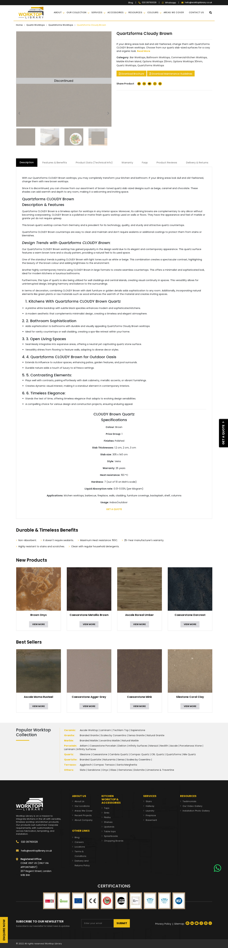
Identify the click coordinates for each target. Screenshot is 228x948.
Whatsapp (170, 2)
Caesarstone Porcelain (103, 745)
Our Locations (82, 806)
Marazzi (153, 745)
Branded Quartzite (90, 759)
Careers (79, 842)
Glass (113, 770)
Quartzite (70, 759)
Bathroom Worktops (158, 57)
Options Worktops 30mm (187, 61)
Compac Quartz (139, 754)
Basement (151, 820)
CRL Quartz (157, 754)
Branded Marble (89, 740)
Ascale (174, 745)
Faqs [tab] (145, 162)
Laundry (150, 810)
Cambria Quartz (118, 754)
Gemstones (125, 770)
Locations (80, 846)
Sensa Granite (136, 735)
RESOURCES (135, 12)
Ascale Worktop (89, 730)
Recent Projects (83, 815)
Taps (106, 808)
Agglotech (86, 764)
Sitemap (179, 923)
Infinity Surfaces (138, 745)
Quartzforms (173, 754)
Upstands (109, 826)
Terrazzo (70, 764)
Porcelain (70, 745)
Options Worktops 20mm (157, 61)
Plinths (107, 817)
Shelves (108, 822)
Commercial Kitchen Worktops (189, 57)
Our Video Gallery (192, 806)
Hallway (150, 806)
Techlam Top (121, 730)
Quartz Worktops (35, 25)
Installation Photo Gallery (196, 810)
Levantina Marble (110, 740)
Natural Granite (155, 735)
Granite (69, 735)
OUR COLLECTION (76, 12)
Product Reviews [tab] (167, 162)
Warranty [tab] (127, 162)
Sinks (106, 812)
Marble (68, 740)
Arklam (84, 745)
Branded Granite (89, 735)
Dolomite (139, 770)
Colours (153, 12)
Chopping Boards (113, 840)
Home (19, 25)
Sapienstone (138, 730)
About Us (79, 801)
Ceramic (69, 730)
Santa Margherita (127, 764)
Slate (83, 770)
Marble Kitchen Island (129, 61)
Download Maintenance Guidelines (171, 73)
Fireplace (151, 815)
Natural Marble (130, 740)
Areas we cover (174, 12)
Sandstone (94, 770)
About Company (83, 820)
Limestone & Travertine (160, 770)
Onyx (105, 770)
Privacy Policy (163, 923)
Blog (130, 2)
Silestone (85, 754)
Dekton (122, 745)
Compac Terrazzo (104, 764)
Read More (143, 51)
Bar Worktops (137, 57)
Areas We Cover (83, 810)
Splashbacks (111, 836)
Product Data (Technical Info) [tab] (94, 162)
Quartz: (69, 754)
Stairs (149, 801)
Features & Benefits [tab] (54, 162)
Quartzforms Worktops (60, 25)
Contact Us (196, 12)
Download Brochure (132, 73)
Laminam (105, 730)
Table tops (110, 831)
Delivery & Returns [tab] (197, 162)
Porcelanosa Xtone (191, 745)
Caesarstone (99, 754)
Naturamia (109, 759)
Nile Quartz (189, 754)
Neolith (164, 745)
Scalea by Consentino (113, 735)
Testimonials (189, 801)
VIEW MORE (38, 624)
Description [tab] (27, 162)
